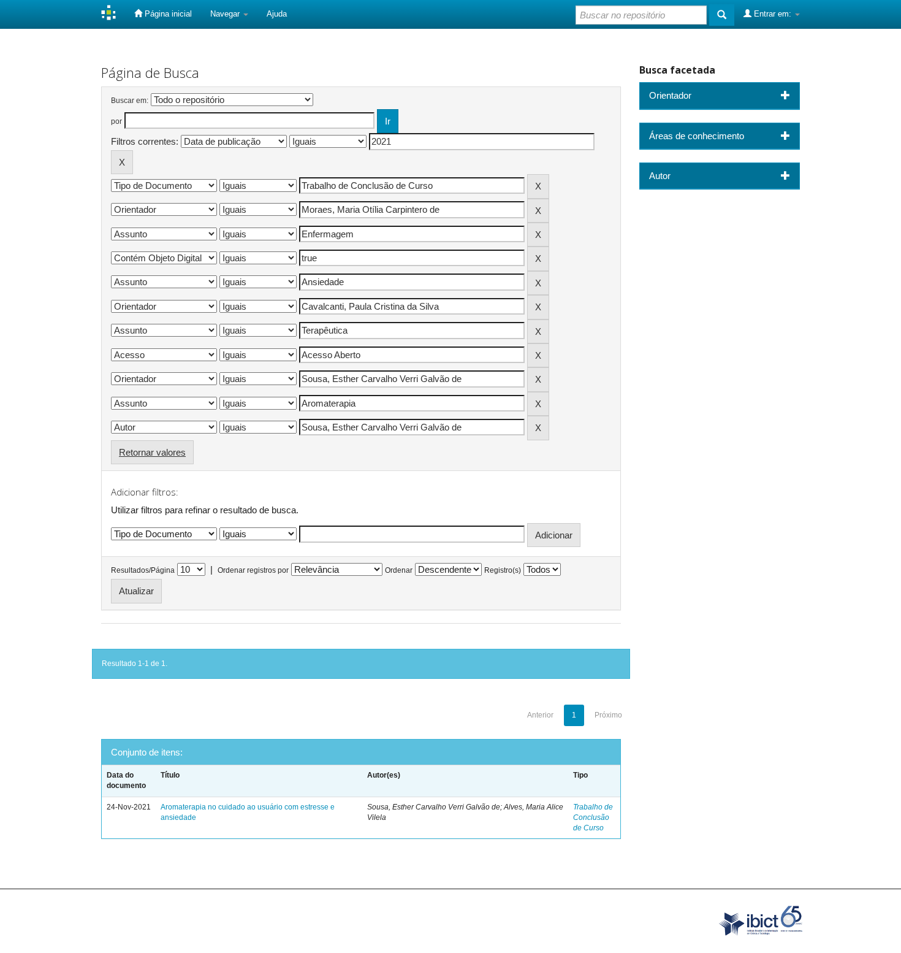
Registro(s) (502, 570)
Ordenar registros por (253, 570)
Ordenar (398, 570)
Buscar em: (129, 100)
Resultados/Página (143, 570)
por (116, 121)
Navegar (226, 13)
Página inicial (167, 13)
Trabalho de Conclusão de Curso (593, 817)
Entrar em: (772, 13)
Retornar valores (152, 452)
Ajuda (277, 13)
